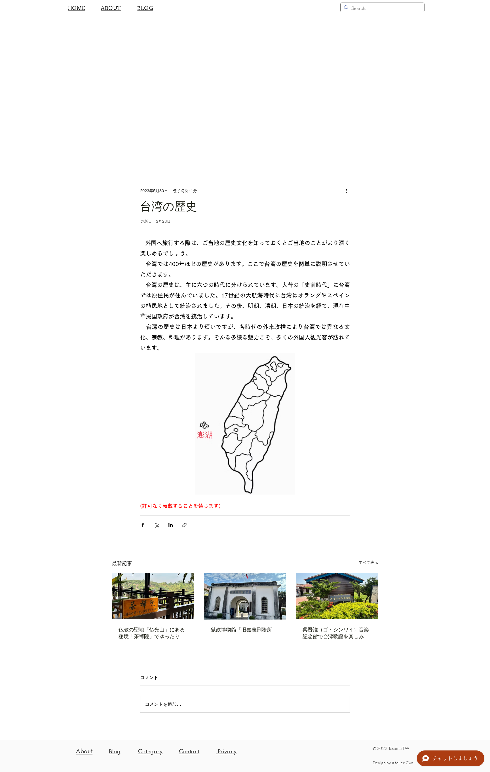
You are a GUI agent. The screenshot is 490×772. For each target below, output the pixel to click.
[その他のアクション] (346, 190)
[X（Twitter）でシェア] (156, 525)
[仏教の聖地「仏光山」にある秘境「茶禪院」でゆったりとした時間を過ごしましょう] (153, 596)
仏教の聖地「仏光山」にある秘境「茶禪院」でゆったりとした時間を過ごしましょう (152, 633)
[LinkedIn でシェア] (170, 525)
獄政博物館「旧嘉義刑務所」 (244, 630)
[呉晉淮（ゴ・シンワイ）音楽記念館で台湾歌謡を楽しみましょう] (337, 596)
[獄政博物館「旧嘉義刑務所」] (245, 596)
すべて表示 (368, 563)
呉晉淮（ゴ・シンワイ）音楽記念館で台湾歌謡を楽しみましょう (336, 633)
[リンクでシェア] (184, 525)
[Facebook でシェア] (142, 525)
